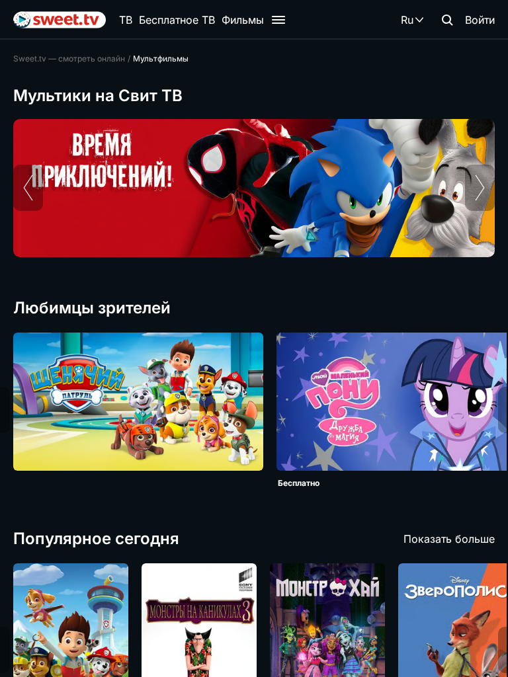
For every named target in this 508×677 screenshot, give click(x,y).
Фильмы (243, 19)
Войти (480, 19)
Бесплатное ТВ (177, 19)
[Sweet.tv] (59, 19)
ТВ (125, 19)
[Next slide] (480, 188)
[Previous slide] (28, 188)
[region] (254, 188)
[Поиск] (447, 20)
